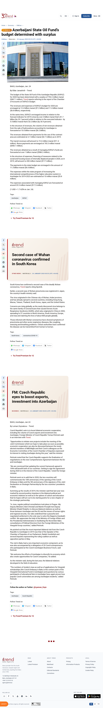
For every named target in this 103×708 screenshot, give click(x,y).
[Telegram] (22, 696)
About (49, 661)
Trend (25, 99)
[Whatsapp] (4, 696)
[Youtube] (17, 696)
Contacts (50, 667)
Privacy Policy (89, 664)
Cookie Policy (89, 670)
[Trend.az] (9, 16)
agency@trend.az (7, 682)
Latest (30, 661)
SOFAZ (24, 198)
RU (98, 704)
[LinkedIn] (26, 696)
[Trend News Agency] (8, 659)
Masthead (50, 664)
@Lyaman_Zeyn (40, 587)
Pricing (68, 661)
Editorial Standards (53, 670)
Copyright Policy (90, 667)
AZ (95, 704)
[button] (3, 44)
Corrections (50, 673)
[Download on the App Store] (80, 696)
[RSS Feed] (31, 696)
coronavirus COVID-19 (30, 335)
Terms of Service (90, 661)
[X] (13, 696)
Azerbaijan (15, 198)
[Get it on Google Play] (94, 696)
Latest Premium (33, 664)
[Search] (61, 16)
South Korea (15, 335)
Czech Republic (27, 596)
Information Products (73, 664)
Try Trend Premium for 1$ (23, 218)
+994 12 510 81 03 (7, 680)
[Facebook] (8, 696)
